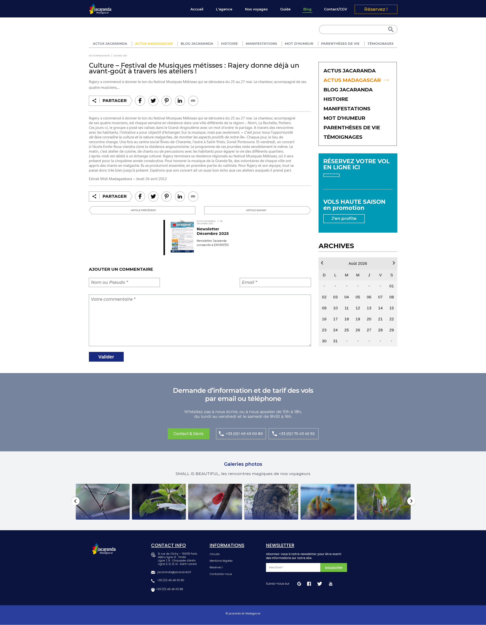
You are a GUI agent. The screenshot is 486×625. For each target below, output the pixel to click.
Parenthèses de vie (340, 43)
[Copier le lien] (193, 101)
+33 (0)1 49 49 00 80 (244, 433)
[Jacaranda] (100, 6)
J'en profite (344, 218)
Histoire (229, 43)
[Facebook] (140, 101)
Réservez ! (376, 9)
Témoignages (380, 43)
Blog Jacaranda (197, 43)
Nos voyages (256, 9)
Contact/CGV (335, 9)
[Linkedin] (167, 101)
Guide (285, 9)
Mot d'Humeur (299, 43)
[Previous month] (322, 263)
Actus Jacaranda (110, 43)
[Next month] (393, 263)
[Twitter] (153, 101)
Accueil (196, 9)
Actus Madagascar (154, 43)
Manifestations (261, 43)
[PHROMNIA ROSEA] (215, 502)
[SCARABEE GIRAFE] (159, 502)
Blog (307, 9)
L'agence (224, 9)
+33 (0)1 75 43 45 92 (297, 433)
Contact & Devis (188, 433)
